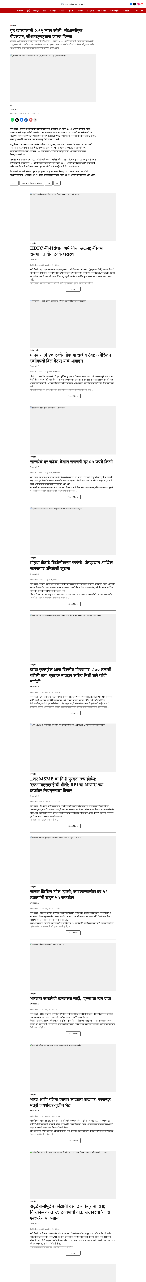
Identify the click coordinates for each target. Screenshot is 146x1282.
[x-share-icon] (17, 121)
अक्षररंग (126, 10)
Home (20, 10)
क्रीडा (71, 10)
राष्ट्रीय (62, 10)
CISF (49, 183)
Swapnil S (14, 109)
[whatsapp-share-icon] (12, 121)
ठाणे (44, 10)
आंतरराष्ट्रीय (114, 10)
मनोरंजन (80, 10)
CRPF (14, 183)
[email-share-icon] (31, 121)
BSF (57, 183)
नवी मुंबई (36, 10)
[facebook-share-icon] (21, 121)
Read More (73, 289)
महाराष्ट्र (53, 10)
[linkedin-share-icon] (26, 121)
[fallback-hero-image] (73, 217)
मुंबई (28, 10)
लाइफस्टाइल (101, 10)
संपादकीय (90, 10)
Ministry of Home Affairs (31, 183)
